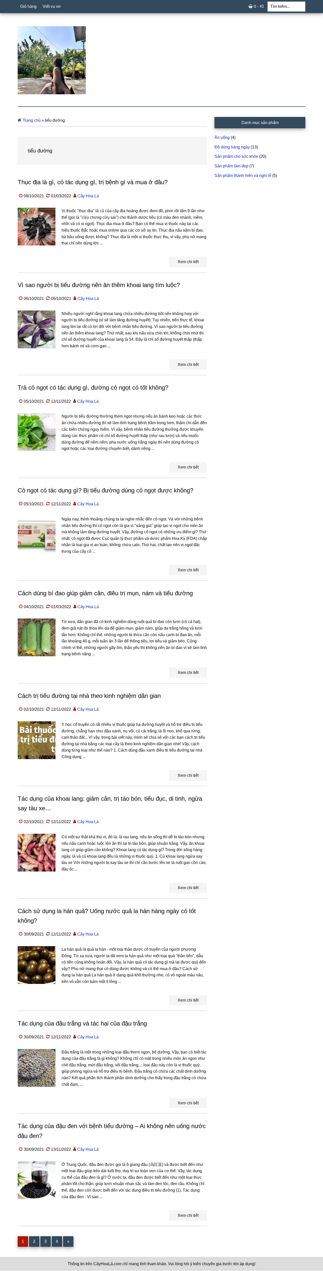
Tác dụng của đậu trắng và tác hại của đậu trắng (82, 1023)
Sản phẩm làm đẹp (231, 166)
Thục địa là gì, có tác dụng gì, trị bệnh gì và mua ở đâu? (93, 182)
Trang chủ (32, 120)
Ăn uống (222, 137)
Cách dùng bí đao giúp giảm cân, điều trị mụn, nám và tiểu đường (105, 593)
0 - (259, 6)
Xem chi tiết (188, 262)
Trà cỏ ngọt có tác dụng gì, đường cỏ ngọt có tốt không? (93, 387)
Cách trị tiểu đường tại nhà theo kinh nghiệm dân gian (89, 695)
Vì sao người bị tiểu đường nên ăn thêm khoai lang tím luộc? (99, 285)
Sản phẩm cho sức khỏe (236, 156)
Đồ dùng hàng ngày (232, 147)
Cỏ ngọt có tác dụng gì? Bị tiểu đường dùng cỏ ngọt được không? (105, 490)
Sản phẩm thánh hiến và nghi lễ (242, 175)
